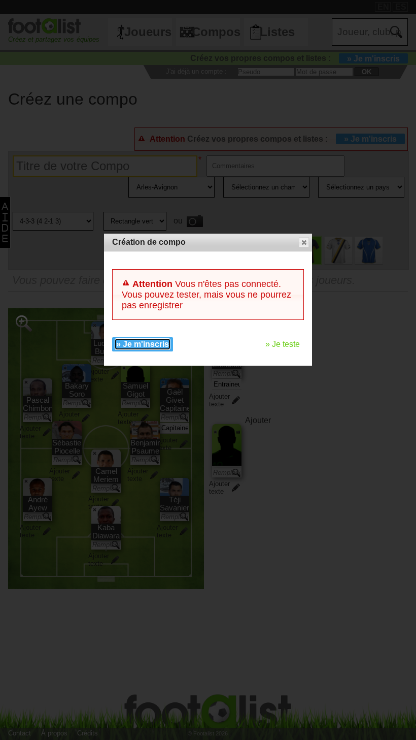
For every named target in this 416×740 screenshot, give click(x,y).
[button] (304, 242)
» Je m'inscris (142, 344)
